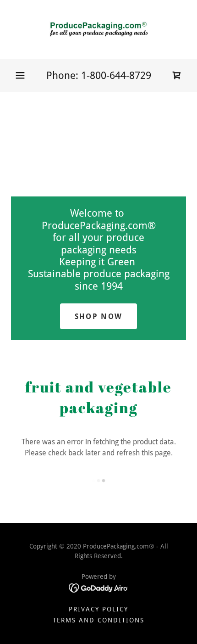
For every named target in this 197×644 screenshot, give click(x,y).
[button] (20, 75)
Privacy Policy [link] (98, 609)
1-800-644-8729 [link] (116, 75)
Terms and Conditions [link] (98, 620)
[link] (98, 29)
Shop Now (98, 316)
